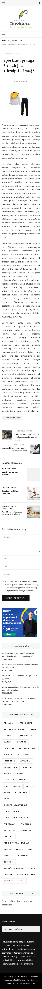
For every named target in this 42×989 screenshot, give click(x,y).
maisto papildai (12, 786)
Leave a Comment (21, 81)
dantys (8, 736)
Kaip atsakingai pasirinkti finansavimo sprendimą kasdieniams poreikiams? (18, 655)
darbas (8, 742)
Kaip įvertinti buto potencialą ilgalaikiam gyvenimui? (19, 677)
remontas (26, 830)
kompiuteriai (10, 767)
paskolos (26, 824)
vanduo (8, 874)
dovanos (21, 742)
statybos (23, 856)
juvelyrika (25, 761)
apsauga (8, 723)
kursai (7, 773)
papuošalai (10, 824)
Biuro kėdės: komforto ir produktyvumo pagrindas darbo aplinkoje (18, 700)
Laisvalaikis (7, 508)
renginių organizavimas (16, 843)
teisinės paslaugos (14, 868)
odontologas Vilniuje (15, 805)
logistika (9, 780)
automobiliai (25, 723)
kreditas (27, 767)
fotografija (24, 755)
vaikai (32, 868)
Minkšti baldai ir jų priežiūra (10, 473)
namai (7, 792)
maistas (23, 780)
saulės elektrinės (13, 849)
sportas (8, 856)
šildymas (8, 881)
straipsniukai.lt (25, 956)
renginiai (8, 837)
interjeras (9, 761)
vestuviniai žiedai (26, 874)
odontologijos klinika (16, 818)
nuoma (7, 799)
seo (30, 849)
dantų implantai (25, 736)
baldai (33, 729)
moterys (30, 786)
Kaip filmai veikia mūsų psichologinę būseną (12, 513)
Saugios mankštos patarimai (10, 492)
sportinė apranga (12, 418)
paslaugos (9, 830)
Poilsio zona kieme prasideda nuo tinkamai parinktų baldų (20, 666)
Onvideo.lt (24, 976)
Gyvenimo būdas (11, 54)
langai (19, 773)
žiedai (21, 881)
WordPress (30, 983)
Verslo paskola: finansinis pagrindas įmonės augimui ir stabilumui (20, 688)
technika (8, 862)
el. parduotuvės (27, 748)
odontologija (11, 811)
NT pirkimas (21, 792)
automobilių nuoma (14, 729)
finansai (8, 755)
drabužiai (9, 748)
